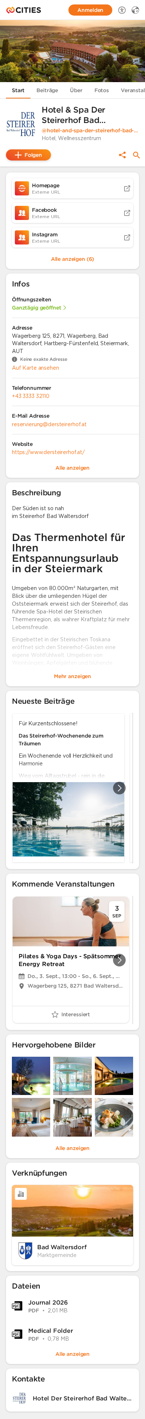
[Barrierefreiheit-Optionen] (122, 10)
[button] (21, 124)
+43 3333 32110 (30, 396)
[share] (122, 155)
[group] (72, 788)
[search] (136, 155)
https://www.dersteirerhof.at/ (48, 452)
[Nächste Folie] (119, 788)
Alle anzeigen (72, 1148)
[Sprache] (135, 10)
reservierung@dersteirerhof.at (49, 424)
